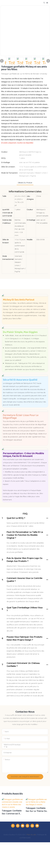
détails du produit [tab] (25, 183)
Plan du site (31, 834)
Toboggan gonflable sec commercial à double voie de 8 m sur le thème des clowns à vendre (12, 812)
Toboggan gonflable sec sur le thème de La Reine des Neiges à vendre (37, 810)
